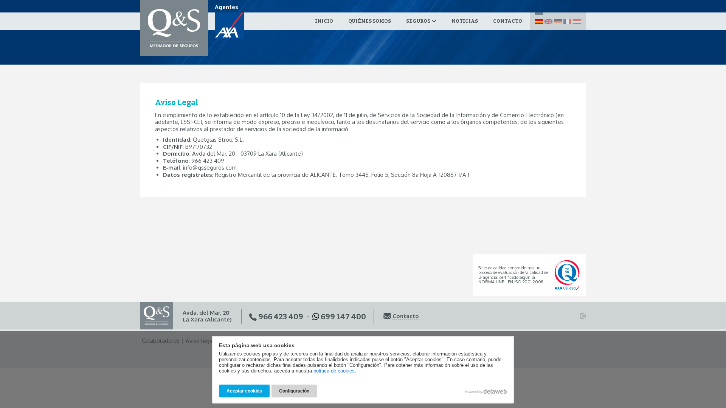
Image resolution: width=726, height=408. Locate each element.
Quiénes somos (369, 21)
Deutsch (558, 21)
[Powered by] (583, 316)
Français (567, 21)
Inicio (324, 21)
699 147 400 (343, 316)
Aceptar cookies (244, 391)
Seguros (418, 21)
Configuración (294, 391)
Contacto (507, 21)
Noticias (464, 21)
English (548, 21)
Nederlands (577, 21)
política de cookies (334, 371)
